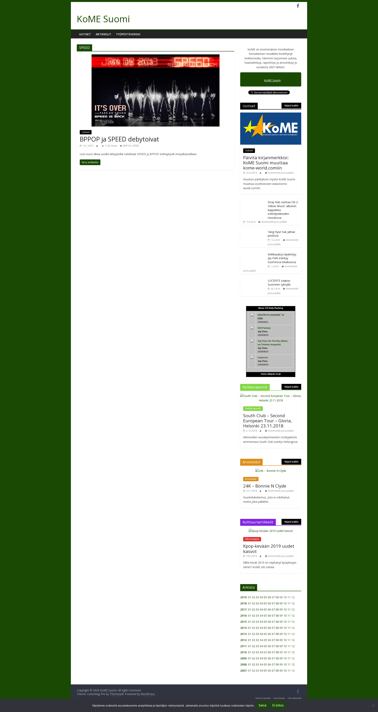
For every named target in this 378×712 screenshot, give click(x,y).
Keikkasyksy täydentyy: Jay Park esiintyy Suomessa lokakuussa (282, 543)
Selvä (262, 705)
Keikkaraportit (253, 693)
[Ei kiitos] (373, 705)
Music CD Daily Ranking (270, 593)
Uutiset (85, 34)
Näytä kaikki (291, 105)
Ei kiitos (278, 705)
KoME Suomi (103, 19)
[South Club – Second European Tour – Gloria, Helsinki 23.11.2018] (270, 681)
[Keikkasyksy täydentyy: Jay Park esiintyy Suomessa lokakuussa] (253, 538)
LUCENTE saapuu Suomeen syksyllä (279, 568)
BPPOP (127, 145)
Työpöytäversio (128, 34)
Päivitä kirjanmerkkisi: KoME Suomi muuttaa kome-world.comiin (266, 162)
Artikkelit (103, 34)
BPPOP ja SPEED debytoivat (119, 139)
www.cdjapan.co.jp (271, 659)
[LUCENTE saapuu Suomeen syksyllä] (253, 564)
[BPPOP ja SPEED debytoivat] (156, 57)
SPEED (135, 145)
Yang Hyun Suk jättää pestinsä (262, 525)
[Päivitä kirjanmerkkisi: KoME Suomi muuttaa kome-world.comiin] (270, 114)
